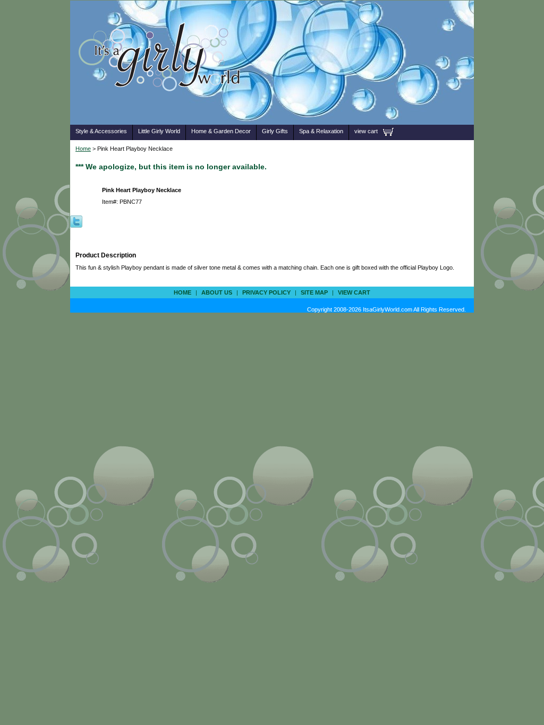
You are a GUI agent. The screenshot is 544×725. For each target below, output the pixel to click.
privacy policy (266, 292)
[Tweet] (76, 221)
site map (314, 292)
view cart (366, 131)
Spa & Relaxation (321, 131)
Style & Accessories (101, 131)
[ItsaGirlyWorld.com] (164, 108)
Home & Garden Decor (221, 131)
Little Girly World (159, 131)
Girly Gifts (275, 131)
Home (83, 148)
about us (216, 292)
